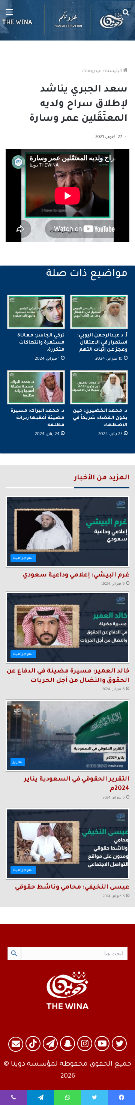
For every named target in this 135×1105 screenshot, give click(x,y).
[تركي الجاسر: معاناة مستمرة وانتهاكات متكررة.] (36, 312)
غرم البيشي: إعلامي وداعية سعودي (76, 575)
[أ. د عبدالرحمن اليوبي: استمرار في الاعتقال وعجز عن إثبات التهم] (99, 312)
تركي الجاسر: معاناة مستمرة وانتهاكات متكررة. (40, 343)
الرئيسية (114, 71)
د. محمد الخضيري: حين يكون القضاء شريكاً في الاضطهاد (100, 418)
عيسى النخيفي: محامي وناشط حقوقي (72, 887)
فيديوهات (92, 71)
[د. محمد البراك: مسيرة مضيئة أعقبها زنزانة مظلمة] (36, 387)
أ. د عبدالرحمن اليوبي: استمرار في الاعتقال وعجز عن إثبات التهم (102, 343)
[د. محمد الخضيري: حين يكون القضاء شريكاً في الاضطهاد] (99, 387)
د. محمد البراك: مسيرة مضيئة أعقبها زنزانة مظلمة (37, 418)
